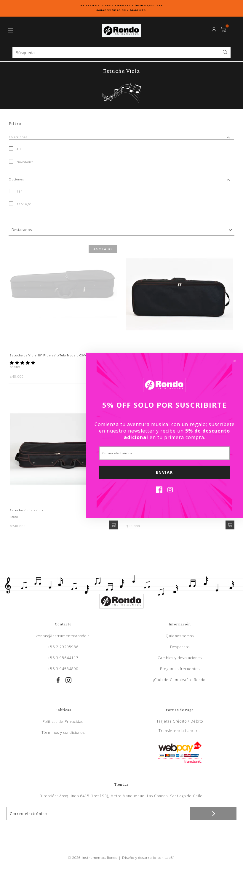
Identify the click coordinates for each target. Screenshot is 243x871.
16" (18, 191)
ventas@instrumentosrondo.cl (63, 635)
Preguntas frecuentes (180, 668)
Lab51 (169, 857)
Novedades (24, 162)
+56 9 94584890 (63, 668)
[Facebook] (159, 491)
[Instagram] (170, 491)
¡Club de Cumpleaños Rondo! (180, 679)
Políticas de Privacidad (63, 721)
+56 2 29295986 (63, 646)
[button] (23, 362)
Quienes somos (180, 635)
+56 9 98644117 (63, 657)
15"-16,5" (23, 204)
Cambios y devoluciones (180, 657)
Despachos (180, 646)
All (18, 149)
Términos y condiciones (63, 732)
